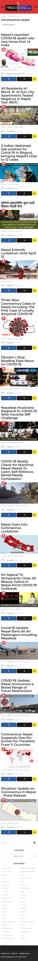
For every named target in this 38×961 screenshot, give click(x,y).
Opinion (18, 231)
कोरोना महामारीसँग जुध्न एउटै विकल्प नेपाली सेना (17, 204)
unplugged (24, 931)
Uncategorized (26, 928)
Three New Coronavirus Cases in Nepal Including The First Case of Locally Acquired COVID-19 (18, 307)
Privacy (15, 953)
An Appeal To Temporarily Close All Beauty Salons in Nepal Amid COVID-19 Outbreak (19, 581)
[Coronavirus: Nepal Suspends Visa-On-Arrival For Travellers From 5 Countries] (19, 758)
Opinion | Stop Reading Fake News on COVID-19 (17, 360)
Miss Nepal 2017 (7, 935)
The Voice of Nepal (27, 921)
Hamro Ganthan (8, 921)
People (23, 898)
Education (6, 898)
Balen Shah (6, 881)
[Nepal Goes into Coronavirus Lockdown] (19, 544)
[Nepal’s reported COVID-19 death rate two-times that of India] (19, 58)
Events (4, 905)
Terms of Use (24, 953)
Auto (4, 878)
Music (22, 442)
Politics (23, 905)
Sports (23, 915)
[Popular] (4, 50)
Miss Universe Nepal (27, 868)
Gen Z (4, 918)
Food (4, 915)
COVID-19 (4, 69)
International (7, 928)
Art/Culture (6, 868)
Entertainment (13, 442)
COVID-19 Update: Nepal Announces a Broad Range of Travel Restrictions (17, 685)
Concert (5, 891)
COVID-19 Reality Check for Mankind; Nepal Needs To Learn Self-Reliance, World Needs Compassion (17, 470)
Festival (5, 911)
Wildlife (23, 938)
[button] (2, 7)
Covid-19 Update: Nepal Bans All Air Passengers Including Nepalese (19, 633)
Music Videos (25, 878)
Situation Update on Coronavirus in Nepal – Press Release (18, 791)
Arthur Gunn (7, 871)
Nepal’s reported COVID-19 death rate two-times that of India (17, 40)
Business (4, 609)
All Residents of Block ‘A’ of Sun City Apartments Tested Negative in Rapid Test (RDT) (17, 95)
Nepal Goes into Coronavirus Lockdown (14, 527)
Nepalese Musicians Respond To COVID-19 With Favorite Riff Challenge (19, 413)
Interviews (6, 931)
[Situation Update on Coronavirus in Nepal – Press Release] (19, 810)
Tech (22, 918)
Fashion (5, 908)
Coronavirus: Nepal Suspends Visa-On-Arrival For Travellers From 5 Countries (18, 739)
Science (23, 911)
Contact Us (5, 953)
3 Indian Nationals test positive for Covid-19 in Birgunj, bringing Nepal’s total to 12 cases (19, 152)
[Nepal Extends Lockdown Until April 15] (19, 269)
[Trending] (4, 107)
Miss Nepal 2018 (7, 938)
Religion (23, 908)
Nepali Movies (25, 888)
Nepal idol (24, 885)
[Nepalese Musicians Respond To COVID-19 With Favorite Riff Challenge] (19, 431)
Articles (4, 231)
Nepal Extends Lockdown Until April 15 (18, 253)
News (16, 69)
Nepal (16, 127)
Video (22, 935)
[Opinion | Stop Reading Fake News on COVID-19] (19, 377)
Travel (27, 661)
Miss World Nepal (27, 871)
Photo (22, 901)
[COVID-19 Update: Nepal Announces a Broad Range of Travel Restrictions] (19, 703)
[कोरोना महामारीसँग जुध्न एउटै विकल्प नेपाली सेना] (19, 219)
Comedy (11, 389)
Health (10, 69)
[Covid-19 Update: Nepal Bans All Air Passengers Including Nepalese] (19, 651)
